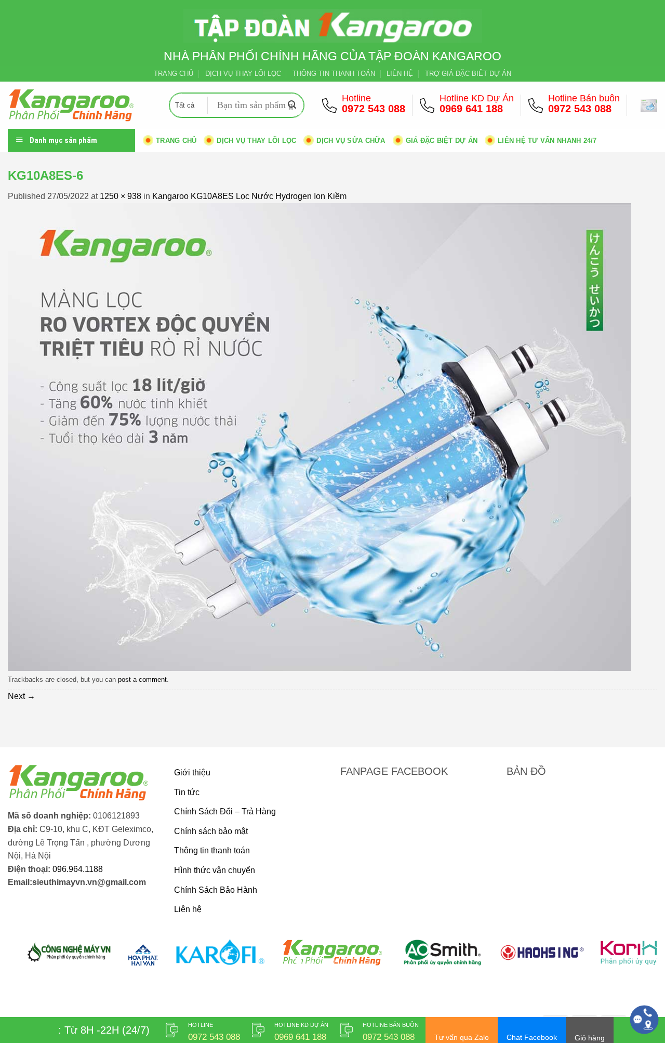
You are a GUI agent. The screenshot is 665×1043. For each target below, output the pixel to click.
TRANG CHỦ (173, 73)
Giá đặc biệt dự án (442, 140)
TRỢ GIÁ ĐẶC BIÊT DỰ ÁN (468, 73)
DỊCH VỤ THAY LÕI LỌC (243, 73)
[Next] (631, 958)
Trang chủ (176, 140)
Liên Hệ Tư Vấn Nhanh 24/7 (547, 140)
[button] (649, 105)
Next (21, 696)
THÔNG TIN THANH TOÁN (333, 73)
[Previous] (33, 958)
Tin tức (187, 792)
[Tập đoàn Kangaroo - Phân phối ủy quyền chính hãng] (80, 105)
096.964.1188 (77, 869)
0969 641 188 (471, 108)
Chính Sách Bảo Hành (215, 890)
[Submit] (292, 105)
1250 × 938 (120, 196)
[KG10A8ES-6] (319, 436)
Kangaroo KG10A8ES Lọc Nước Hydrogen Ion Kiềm (249, 196)
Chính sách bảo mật (211, 831)
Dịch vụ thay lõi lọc (256, 140)
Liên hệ (188, 909)
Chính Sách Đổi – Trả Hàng (225, 811)
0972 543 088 (373, 108)
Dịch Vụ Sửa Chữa (350, 140)
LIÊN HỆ (400, 73)
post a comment (142, 679)
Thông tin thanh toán (212, 850)
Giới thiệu (192, 772)
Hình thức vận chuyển (214, 870)
